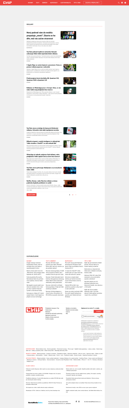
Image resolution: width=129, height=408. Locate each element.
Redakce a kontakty (71, 308)
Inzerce (68, 311)
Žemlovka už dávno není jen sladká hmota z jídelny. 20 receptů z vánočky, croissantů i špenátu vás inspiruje (83, 374)
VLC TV (89, 359)
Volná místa (48, 310)
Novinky (30, 2)
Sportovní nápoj (90, 353)
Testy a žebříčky (51, 261)
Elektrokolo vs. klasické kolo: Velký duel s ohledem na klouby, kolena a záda (93, 270)
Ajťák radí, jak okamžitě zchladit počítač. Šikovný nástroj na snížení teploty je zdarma (93, 264)
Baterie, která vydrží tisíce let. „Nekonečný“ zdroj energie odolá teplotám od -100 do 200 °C (35, 272)
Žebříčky (44, 2)
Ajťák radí (28, 350)
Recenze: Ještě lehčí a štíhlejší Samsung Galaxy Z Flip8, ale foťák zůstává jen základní (55, 286)
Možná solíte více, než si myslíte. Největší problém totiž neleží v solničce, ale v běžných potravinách (84, 369)
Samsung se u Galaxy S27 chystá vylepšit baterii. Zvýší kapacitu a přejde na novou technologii (35, 295)
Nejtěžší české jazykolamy (81, 349)
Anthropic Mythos (42, 359)
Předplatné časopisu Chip (52, 308)
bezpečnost (68, 261)
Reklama (47, 311)
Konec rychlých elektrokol (53, 358)
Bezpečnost (54, 2)
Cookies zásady (49, 319)
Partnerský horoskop (62, 349)
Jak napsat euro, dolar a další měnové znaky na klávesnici (40, 387)
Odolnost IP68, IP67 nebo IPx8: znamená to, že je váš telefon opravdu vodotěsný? (92, 277)
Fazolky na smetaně (51, 353)
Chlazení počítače (41, 358)
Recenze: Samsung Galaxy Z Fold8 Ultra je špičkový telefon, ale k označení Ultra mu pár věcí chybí (55, 272)
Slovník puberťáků (51, 349)
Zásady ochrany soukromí (52, 317)
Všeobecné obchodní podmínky (53, 313)
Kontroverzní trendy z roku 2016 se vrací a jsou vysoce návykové (81, 387)
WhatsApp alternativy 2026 (61, 350)
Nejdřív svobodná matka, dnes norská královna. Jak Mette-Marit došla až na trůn (84, 391)
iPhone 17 (84, 359)
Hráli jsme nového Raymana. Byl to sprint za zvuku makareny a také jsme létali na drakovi (44, 369)
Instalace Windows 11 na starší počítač (69, 358)
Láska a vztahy (91, 349)
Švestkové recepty (68, 355)
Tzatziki (45, 355)
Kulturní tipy (99, 349)
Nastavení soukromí (50, 315)
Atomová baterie (51, 359)
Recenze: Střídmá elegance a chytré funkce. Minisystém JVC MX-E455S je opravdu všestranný (54, 293)
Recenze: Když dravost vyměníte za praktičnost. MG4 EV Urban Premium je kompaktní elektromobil (44, 383)
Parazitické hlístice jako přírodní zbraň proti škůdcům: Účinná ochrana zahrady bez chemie (82, 379)
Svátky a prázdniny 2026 (37, 350)
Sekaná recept (51, 355)
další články (31, 194)
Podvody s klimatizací (97, 359)
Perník (58, 355)
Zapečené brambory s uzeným (90, 355)
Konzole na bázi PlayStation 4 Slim (64, 359)
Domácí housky (77, 355)
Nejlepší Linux (30, 361)
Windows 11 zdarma (31, 359)
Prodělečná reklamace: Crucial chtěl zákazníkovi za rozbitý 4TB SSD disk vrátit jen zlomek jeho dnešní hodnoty (44, 379)
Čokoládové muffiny (61, 353)
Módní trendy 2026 (49, 350)
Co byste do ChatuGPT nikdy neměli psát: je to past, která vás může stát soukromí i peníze (73, 272)
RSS (67, 313)
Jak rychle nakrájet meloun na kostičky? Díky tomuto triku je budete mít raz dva (83, 383)
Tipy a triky (77, 2)
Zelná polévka (39, 355)
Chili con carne (81, 353)
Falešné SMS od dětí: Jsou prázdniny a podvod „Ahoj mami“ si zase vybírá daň (74, 286)
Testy (37, 2)
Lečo (62, 355)
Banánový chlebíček (72, 353)
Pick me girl (70, 349)
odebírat (98, 311)
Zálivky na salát (98, 353)
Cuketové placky (31, 355)
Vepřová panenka (41, 353)
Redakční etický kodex (72, 310)
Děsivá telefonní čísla (41, 349)
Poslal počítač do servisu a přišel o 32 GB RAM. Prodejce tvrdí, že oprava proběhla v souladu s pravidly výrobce (43, 374)
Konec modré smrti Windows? (96, 358)
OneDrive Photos (83, 358)
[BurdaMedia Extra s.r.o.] (34, 309)
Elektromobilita (66, 2)
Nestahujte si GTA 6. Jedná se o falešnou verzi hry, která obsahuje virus (43, 390)
